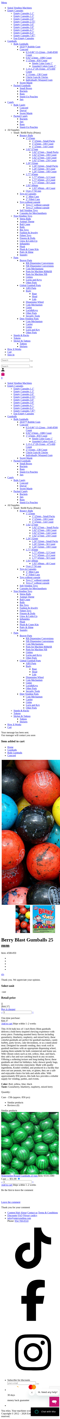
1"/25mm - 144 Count (42, 146)
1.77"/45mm (32, 174)
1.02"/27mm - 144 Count (44, 157)
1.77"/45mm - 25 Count (43, 180)
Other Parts (31, 282)
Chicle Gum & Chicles (37, 77)
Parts (16, 257)
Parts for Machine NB (36, 274)
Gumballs (12, 41)
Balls (22, 227)
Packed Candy (21, 116)
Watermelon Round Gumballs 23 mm (19, 1175)
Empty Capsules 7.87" (24, 35)
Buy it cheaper (8, 1009)
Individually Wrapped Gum (39, 80)
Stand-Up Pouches (29, 96)
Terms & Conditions (48, 1212)
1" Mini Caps (32, 196)
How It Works (14, 349)
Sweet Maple (26, 82)
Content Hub (13, 1212)
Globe (29, 307)
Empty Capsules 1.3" (24, 16)
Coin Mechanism (34, 304)
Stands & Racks (21, 335)
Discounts (12, 1215)
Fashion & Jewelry (29, 232)
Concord (24, 49)
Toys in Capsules (28, 193)
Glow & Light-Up (28, 241)
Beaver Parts (26, 260)
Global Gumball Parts (30, 285)
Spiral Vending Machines (19, 7)
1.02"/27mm (32, 149)
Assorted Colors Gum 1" (44, 66)
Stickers (23, 346)
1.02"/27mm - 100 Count (44, 155)
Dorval (23, 110)
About (23, 1212)
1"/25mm (30, 138)
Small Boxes (26, 88)
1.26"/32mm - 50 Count (43, 168)
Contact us (32, 1212)
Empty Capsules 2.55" (24, 21)
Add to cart (7, 1023)
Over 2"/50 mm (33, 191)
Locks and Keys (34, 279)
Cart (9, 352)
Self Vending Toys (29, 210)
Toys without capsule (30, 202)
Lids (34, 299)
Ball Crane (25, 224)
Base (34, 293)
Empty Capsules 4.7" (24, 30)
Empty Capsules (15, 10)
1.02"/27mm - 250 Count (44, 160)
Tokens (17, 338)
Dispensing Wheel (35, 302)
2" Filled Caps (33, 199)
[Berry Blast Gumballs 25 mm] (37, 919)
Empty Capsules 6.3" (24, 32)
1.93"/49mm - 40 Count (43, 188)
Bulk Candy (19, 105)
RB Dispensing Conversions (40, 263)
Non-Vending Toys (23, 216)
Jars (21, 99)
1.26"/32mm (32, 163)
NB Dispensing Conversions (40, 266)
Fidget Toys (25, 235)
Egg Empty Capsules (24, 38)
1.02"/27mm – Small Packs (45, 152)
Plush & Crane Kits (29, 249)
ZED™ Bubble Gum (30, 46)
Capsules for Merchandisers (33, 213)
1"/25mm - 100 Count (42, 143)
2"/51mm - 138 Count (36, 74)
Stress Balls (25, 218)
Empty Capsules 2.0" (24, 19)
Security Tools (33, 316)
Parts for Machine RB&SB (39, 271)
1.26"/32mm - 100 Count (44, 171)
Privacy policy (30, 1215)
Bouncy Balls (26, 135)
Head (34, 296)
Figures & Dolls (27, 238)
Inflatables (25, 243)
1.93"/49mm (32, 185)
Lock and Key (33, 329)
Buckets (24, 91)
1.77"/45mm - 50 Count (43, 182)
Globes (29, 277)
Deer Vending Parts (29, 318)
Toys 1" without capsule (37, 205)
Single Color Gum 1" (42, 63)
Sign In (10, 354)
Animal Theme (27, 221)
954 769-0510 (21, 1221)
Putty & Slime (26, 252)
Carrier (29, 324)
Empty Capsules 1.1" (24, 13)
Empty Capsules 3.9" (24, 27)
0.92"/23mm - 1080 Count (39, 57)
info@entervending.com (19, 1218)
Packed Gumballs (22, 85)
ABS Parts (31, 288)
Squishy (24, 254)
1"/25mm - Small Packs (43, 141)
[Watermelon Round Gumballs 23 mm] (30, 1143)
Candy (10, 102)
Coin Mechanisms (34, 268)
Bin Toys (24, 230)
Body (28, 291)
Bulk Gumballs (21, 44)
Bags (22, 94)
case (3, 992)
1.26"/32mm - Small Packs (45, 166)
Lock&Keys (32, 310)
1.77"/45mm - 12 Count (43, 177)
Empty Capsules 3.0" (24, 24)
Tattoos (23, 343)
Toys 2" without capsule (37, 207)
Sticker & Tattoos (22, 341)
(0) (2, 974)
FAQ (20, 1215)
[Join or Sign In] (3, 370)
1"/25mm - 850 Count (36, 60)
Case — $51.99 (9, 1179)
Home (10, 747)
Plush (22, 246)
